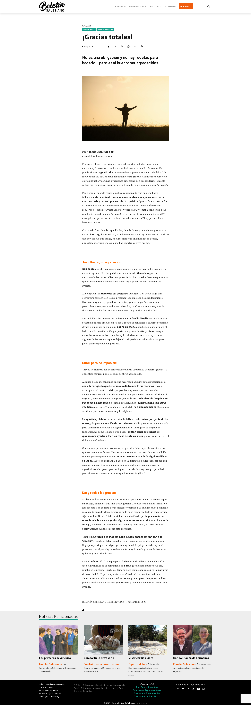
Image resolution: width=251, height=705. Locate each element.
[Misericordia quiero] (147, 640)
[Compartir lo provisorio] (103, 640)
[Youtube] (198, 689)
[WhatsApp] (128, 46)
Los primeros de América (55, 658)
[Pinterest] (122, 46)
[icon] (203, 689)
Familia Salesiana (105, 29)
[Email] (135, 46)
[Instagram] (188, 689)
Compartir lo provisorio (99, 658)
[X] (115, 46)
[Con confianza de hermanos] (192, 640)
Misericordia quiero (140, 658)
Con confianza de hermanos (191, 658)
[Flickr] (183, 689)
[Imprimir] (142, 46)
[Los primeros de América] (58, 640)
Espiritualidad (89, 29)
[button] (208, 6)
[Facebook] (108, 46)
